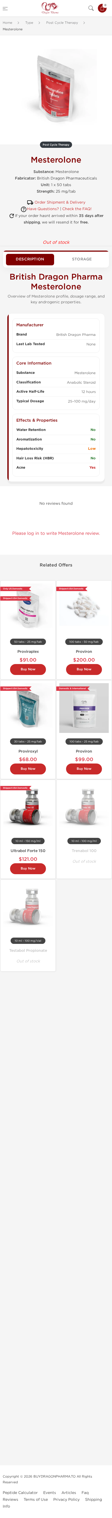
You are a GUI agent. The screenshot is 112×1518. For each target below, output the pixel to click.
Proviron (84, 651)
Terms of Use (36, 1499)
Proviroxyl (28, 751)
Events (49, 1492)
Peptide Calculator (20, 1492)
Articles (68, 1492)
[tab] (30, 259)
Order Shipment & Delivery (60, 202)
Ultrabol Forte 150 (28, 850)
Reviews (10, 1499)
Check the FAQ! (77, 209)
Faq (85, 1492)
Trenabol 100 (84, 850)
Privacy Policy (66, 1499)
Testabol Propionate (28, 950)
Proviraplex (28, 651)
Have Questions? (43, 209)
